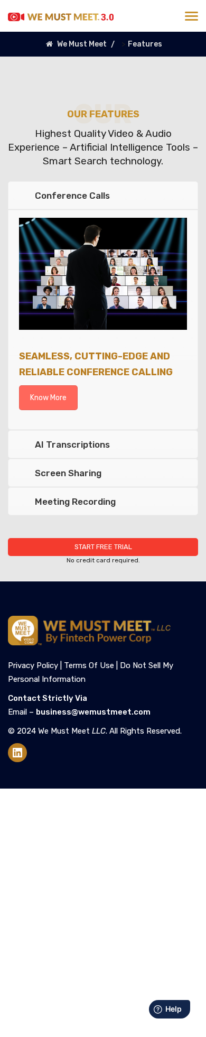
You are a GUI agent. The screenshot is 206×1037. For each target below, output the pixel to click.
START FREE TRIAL (103, 547)
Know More (48, 397)
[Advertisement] (103, 907)
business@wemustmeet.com (93, 712)
